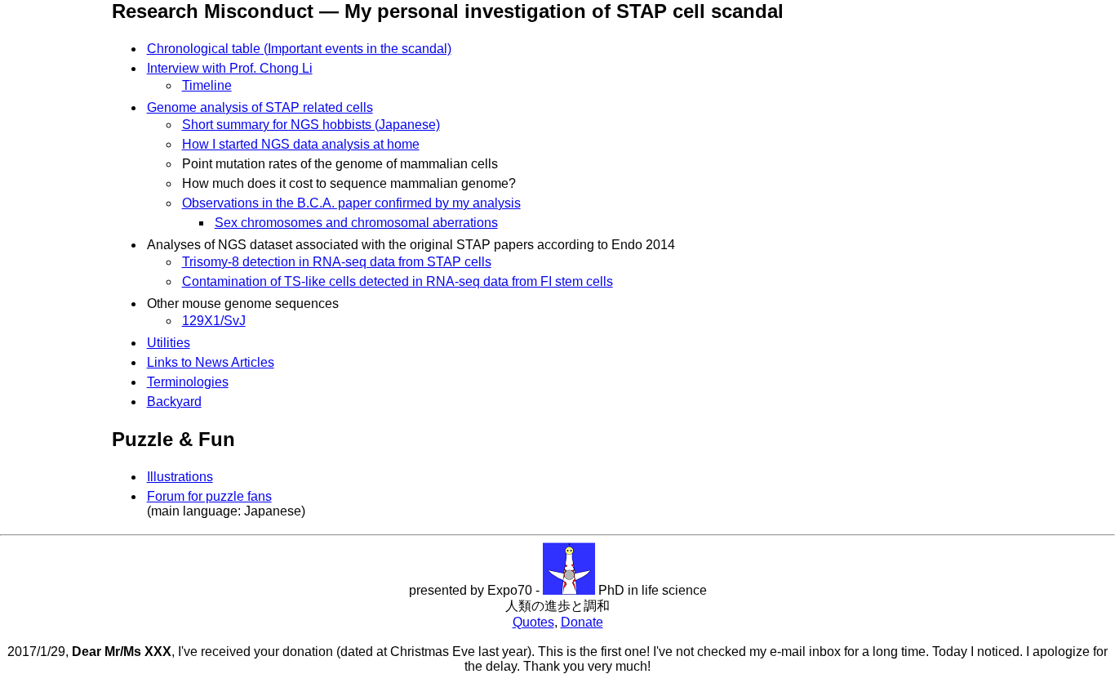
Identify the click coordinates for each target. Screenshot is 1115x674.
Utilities (168, 343)
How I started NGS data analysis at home (301, 144)
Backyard (174, 401)
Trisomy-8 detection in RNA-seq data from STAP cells (336, 262)
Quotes (533, 622)
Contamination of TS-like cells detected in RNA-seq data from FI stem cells (397, 281)
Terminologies (188, 382)
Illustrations (180, 477)
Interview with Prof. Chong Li (230, 68)
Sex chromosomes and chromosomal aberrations (356, 223)
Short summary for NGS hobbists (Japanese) (311, 125)
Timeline (207, 85)
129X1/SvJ (214, 321)
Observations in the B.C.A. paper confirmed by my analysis (351, 203)
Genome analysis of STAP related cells (260, 107)
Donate (582, 622)
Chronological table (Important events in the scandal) (299, 49)
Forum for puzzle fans (209, 496)
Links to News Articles (210, 362)
